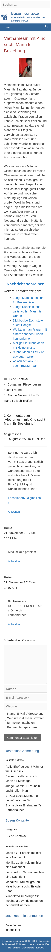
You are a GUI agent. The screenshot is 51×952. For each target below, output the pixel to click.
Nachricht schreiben (25, 284)
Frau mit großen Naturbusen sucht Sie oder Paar (23, 886)
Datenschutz (28, 947)
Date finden (13, 925)
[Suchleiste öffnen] (46, 26)
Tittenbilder (12, 930)
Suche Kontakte (18, 379)
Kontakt (40, 947)
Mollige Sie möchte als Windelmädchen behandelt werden (24, 900)
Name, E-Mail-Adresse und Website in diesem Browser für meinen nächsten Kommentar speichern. (25, 720)
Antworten (14, 511)
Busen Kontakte (25, 13)
